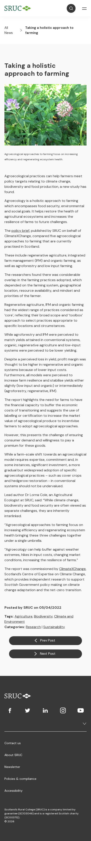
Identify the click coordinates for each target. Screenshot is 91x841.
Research (33, 627)
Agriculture (23, 616)
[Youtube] (80, 710)
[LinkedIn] (45, 710)
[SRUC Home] (18, 8)
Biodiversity (43, 616)
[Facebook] (9, 710)
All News (8, 30)
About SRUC (13, 755)
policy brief (20, 230)
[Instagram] (62, 710)
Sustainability (54, 627)
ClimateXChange (72, 568)
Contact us (12, 743)
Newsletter (12, 767)
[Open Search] (71, 8)
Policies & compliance (20, 779)
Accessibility (13, 791)
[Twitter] (27, 710)
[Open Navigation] (84, 8)
